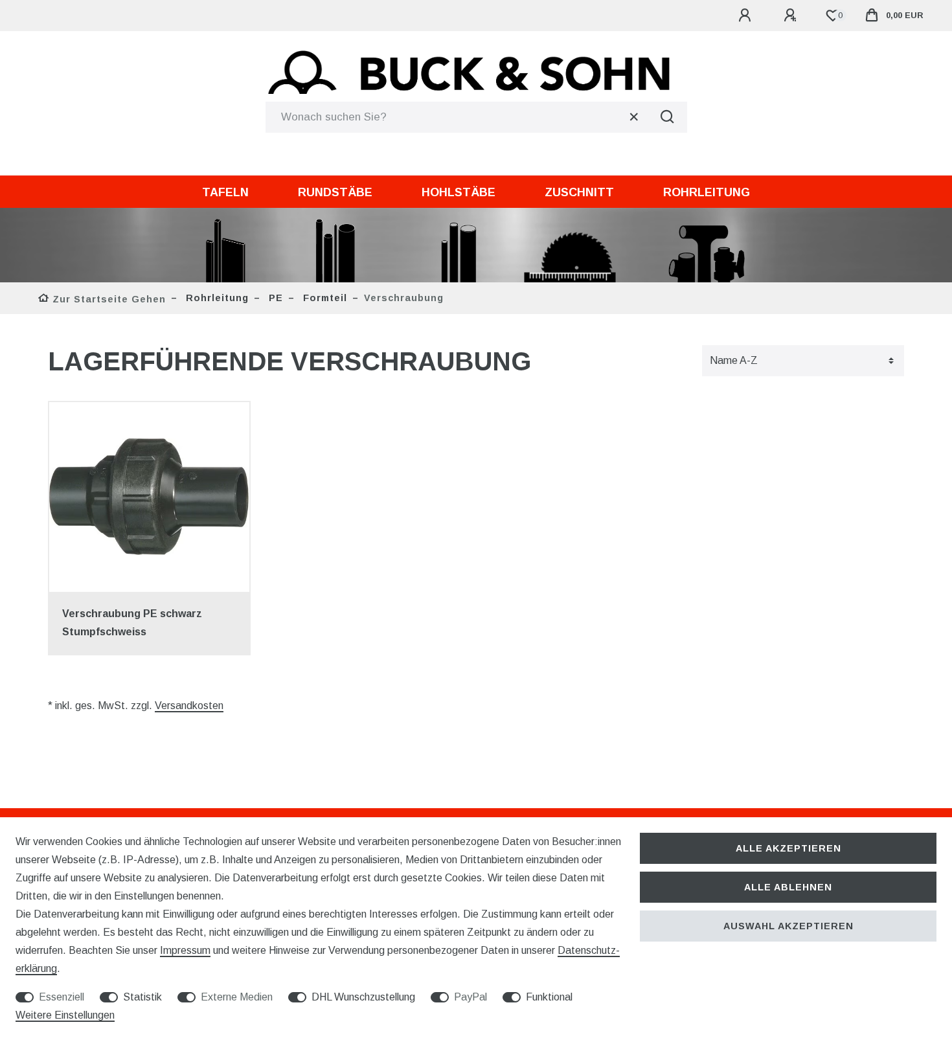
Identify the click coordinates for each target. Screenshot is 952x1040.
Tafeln (225, 192)
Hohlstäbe (458, 192)
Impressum (185, 950)
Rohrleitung (706, 192)
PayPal (470, 996)
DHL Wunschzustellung (363, 996)
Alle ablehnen (788, 887)
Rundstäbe (335, 192)
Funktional (549, 996)
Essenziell (61, 996)
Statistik (142, 996)
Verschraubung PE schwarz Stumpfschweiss (132, 622)
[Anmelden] (746, 15)
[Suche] (667, 117)
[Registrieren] (792, 15)
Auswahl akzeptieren (788, 926)
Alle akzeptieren (788, 848)
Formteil (323, 298)
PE (274, 298)
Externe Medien (237, 996)
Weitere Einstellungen (65, 1015)
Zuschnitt (579, 192)
